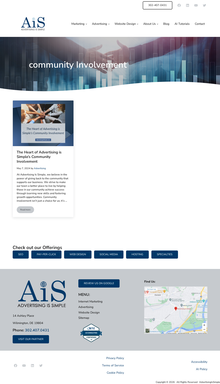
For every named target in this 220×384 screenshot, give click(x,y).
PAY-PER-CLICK (46, 254)
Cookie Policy (115, 373)
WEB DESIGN (78, 254)
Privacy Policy (115, 358)
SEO (20, 254)
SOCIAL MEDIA (109, 254)
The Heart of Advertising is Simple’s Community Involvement (39, 157)
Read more (27, 210)
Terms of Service (113, 365)
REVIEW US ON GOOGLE (99, 283)
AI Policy (201, 369)
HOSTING (137, 254)
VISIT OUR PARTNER (30, 339)
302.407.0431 (37, 330)
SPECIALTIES (164, 254)
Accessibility (199, 362)
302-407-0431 (157, 5)
